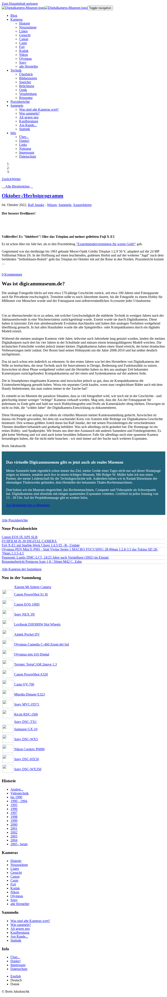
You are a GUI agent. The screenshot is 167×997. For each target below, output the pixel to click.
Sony (14, 900)
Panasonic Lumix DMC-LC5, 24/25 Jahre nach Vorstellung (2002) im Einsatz (55, 557)
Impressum (17, 965)
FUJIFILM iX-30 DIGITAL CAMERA (29, 541)
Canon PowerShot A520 (31, 674)
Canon (15, 876)
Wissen (52, 205)
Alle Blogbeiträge (17, 186)
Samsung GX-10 (25, 729)
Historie (15, 861)
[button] (16, 19)
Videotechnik (19, 793)
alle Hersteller (19, 904)
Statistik (15, 940)
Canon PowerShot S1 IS (31, 594)
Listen (14, 869)
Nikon (14, 892)
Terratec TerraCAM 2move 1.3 (35, 664)
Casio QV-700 (24, 684)
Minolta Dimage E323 (29, 694)
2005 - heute (19, 844)
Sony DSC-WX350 (27, 769)
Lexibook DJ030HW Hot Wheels (37, 624)
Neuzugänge (19, 865)
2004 (13, 840)
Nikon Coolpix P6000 (29, 749)
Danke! (15, 961)
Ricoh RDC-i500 (26, 714)
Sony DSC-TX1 (25, 722)
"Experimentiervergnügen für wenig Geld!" (106, 244)
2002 (13, 832)
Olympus (16, 896)
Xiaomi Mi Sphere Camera (32, 587)
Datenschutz (18, 969)
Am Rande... (19, 936)
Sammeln (64, 205)
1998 (13, 817)
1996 (13, 809)
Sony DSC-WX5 (26, 739)
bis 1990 (16, 797)
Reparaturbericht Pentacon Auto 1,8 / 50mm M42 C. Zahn (42, 561)
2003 (13, 836)
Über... (15, 957)
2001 (13, 828)
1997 (13, 813)
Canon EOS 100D (27, 604)
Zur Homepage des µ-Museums (28, 505)
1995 (13, 805)
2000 (13, 824)
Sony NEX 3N (24, 614)
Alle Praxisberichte (15, 520)
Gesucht (16, 872)
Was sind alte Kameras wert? (30, 921)
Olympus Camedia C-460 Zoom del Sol (41, 644)
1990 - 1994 (18, 801)
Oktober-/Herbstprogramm (32, 195)
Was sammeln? (20, 925)
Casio (14, 880)
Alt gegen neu (20, 928)
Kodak (15, 888)
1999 (13, 820)
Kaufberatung (19, 932)
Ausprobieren (82, 205)
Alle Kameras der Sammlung (22, 569)
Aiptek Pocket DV (27, 634)
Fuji (13, 884)
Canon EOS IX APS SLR (20, 537)
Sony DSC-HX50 (26, 759)
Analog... (16, 789)
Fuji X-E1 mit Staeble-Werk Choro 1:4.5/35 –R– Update (41, 545)
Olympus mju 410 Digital (31, 654)
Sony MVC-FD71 (26, 704)
